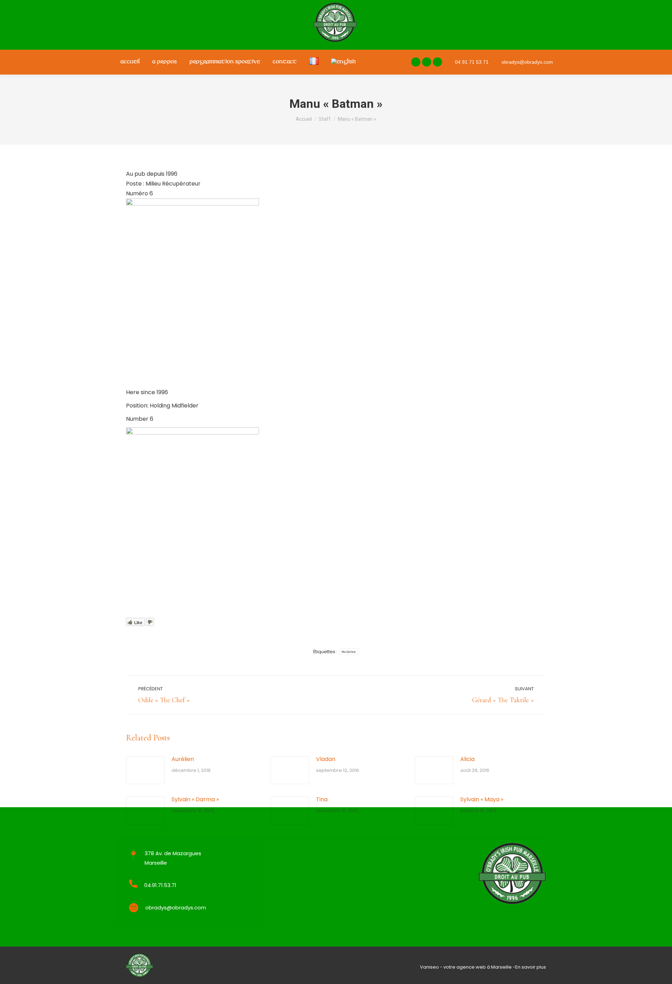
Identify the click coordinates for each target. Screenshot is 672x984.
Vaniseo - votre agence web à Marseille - (467, 967)
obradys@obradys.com (527, 62)
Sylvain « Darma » (195, 799)
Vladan (325, 759)
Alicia (467, 759)
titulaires (349, 652)
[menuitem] (130, 62)
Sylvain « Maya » (481, 799)
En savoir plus (530, 967)
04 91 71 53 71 (472, 62)
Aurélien (183, 759)
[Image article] (145, 770)
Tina (322, 799)
